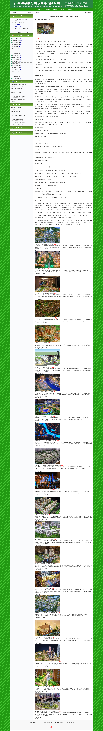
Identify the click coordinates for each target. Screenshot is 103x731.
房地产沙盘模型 (15, 46)
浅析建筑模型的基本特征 (16, 88)
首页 (33, 9)
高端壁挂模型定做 (16, 61)
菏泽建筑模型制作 (16, 40)
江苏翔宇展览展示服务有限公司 (41, 248)
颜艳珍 (72, 722)
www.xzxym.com (18, 29)
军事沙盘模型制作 (16, 51)
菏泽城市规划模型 (16, 44)
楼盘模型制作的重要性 (16, 92)
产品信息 (40, 9)
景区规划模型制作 (16, 55)
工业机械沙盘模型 (16, 72)
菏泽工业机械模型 (16, 65)
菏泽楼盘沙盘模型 (16, 76)
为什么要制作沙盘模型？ (16, 107)
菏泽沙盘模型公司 (16, 38)
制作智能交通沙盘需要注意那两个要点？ (19, 119)
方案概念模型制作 (16, 57)
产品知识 (55, 9)
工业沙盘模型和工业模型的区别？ (18, 115)
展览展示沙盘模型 (16, 53)
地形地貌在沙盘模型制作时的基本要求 (19, 96)
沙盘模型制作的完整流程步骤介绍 (18, 84)
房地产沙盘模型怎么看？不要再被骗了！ (19, 123)
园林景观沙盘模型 (16, 78)
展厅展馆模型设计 (16, 67)
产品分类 (48, 9)
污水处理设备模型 (16, 74)
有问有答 (63, 9)
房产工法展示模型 (16, 59)
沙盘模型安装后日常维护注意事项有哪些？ (20, 111)
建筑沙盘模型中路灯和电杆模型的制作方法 (20, 99)
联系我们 (70, 9)
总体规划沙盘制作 (16, 69)
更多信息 (37, 718)
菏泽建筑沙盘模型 (16, 49)
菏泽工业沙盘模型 (16, 42)
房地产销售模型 (15, 63)
